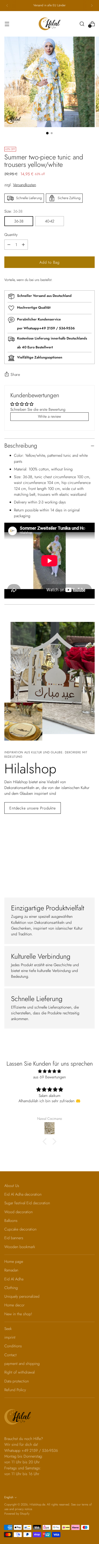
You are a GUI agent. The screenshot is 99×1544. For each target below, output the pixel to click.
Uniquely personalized (21, 1296)
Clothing (11, 1287)
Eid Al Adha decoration (23, 1194)
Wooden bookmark (19, 1247)
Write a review (49, 416)
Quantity (11, 234)
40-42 (49, 221)
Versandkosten (24, 185)
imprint (9, 1337)
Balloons (11, 1220)
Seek (8, 1328)
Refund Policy (15, 1390)
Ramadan (11, 1270)
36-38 (19, 221)
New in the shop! (18, 1314)
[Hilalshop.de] (49, 24)
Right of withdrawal (19, 1372)
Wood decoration (18, 1212)
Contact (10, 1355)
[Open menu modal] (7, 24)
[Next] (92, 5)
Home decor (14, 1305)
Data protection (16, 1381)
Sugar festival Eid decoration (27, 1203)
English (8, 1497)
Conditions (13, 1346)
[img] (49, 1071)
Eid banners (13, 1238)
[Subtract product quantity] (23, 244)
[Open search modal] (82, 24)
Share (15, 374)
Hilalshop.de (37, 1504)
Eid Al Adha (13, 1279)
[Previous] (7, 5)
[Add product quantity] (9, 244)
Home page (13, 1261)
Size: (13, 211)
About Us (11, 1185)
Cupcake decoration (20, 1229)
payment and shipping (22, 1363)
